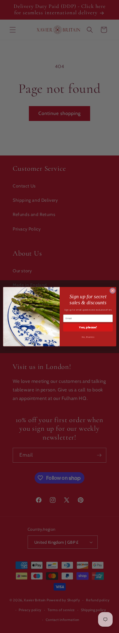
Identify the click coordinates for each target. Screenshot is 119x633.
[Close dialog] (112, 290)
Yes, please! (88, 327)
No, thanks (88, 337)
